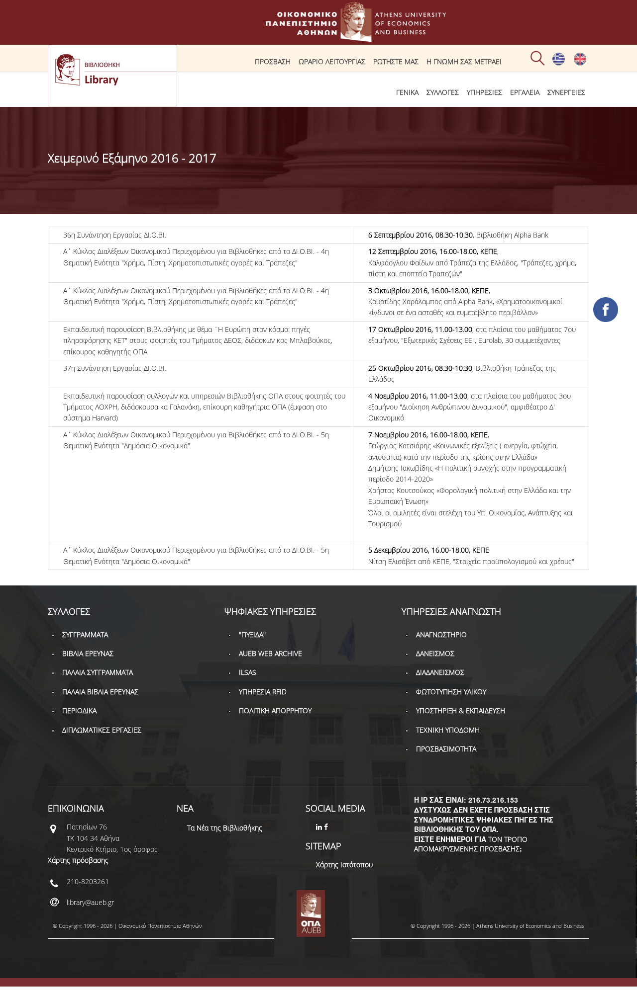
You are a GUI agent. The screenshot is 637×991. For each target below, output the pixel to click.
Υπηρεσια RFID (263, 691)
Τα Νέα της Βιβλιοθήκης (224, 827)
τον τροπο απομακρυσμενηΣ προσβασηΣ (471, 844)
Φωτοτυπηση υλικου (451, 691)
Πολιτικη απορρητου (275, 710)
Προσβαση (273, 61)
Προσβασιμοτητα (446, 748)
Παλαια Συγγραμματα (97, 672)
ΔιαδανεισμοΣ (440, 672)
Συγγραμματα (85, 634)
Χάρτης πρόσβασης (78, 860)
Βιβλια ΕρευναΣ (87, 653)
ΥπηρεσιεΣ (484, 92)
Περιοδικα (79, 710)
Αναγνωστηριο (441, 634)
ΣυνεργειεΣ (566, 92)
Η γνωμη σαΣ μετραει (464, 61)
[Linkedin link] (320, 826)
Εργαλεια (524, 92)
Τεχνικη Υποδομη (448, 730)
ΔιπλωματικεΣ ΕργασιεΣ (101, 730)
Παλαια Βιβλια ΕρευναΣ (100, 691)
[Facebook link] (327, 826)
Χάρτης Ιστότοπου (344, 864)
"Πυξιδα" (252, 634)
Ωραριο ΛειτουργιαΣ (332, 61)
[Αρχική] (318, 37)
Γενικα (407, 92)
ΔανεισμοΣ (435, 653)
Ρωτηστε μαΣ (396, 61)
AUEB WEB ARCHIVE (270, 653)
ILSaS (247, 672)
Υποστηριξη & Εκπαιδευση (460, 710)
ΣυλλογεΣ (442, 92)
